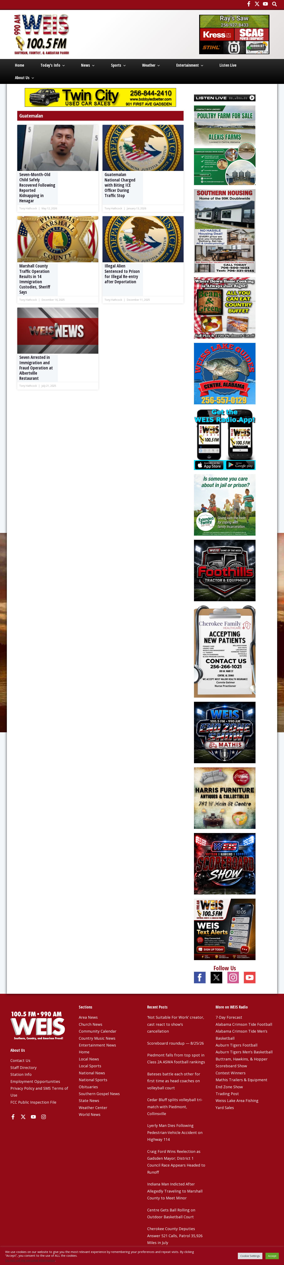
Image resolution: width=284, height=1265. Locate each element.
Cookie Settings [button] (250, 1256)
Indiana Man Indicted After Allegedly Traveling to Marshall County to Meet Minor (175, 1191)
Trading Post (227, 1093)
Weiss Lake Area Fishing (237, 1100)
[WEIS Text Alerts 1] (225, 928)
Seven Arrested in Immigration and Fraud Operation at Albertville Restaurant (36, 368)
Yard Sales (225, 1107)
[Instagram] (43, 1116)
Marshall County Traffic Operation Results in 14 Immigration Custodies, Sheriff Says (34, 279)
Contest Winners (231, 1072)
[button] (274, 4)
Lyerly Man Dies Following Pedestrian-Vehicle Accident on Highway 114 (175, 1132)
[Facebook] (248, 3)
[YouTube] (265, 3)
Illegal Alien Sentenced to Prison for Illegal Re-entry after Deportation (122, 274)
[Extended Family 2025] (225, 504)
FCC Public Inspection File (33, 1102)
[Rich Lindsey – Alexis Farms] (225, 144)
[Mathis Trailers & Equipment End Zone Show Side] (225, 731)
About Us (22, 77)
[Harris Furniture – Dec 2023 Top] (225, 797)
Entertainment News (97, 1045)
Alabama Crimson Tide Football (244, 1024)
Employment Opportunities (35, 1081)
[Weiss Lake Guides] (225, 373)
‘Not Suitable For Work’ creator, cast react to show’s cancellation (175, 1024)
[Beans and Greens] (225, 307)
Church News (90, 1024)
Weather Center (93, 1107)
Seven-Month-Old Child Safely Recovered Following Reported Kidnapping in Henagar (37, 188)
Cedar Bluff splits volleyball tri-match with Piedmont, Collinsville (175, 1106)
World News (89, 1114)
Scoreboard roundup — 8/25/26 (175, 1043)
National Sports (93, 1079)
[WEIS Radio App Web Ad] (225, 438)
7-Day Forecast (229, 1017)
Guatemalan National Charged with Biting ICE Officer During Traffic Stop (120, 185)
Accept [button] (272, 1256)
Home (19, 65)
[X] (257, 3)
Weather (148, 65)
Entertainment (187, 65)
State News (89, 1100)
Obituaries (88, 1086)
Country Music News (97, 1038)
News (85, 65)
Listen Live (228, 65)
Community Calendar (97, 1031)
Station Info (21, 1074)
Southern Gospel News (99, 1093)
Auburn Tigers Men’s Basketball (244, 1051)
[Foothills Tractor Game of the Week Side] (225, 569)
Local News (89, 1058)
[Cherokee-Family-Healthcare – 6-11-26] (225, 650)
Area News (88, 1017)
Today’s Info (50, 65)
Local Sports (90, 1065)
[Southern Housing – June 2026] (225, 230)
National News (92, 1072)
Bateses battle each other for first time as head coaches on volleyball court (173, 1080)
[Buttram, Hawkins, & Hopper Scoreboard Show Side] (225, 863)
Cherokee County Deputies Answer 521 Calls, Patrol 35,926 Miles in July (175, 1235)
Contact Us (20, 1060)
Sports (116, 65)
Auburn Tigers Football (236, 1045)
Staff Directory (23, 1067)
